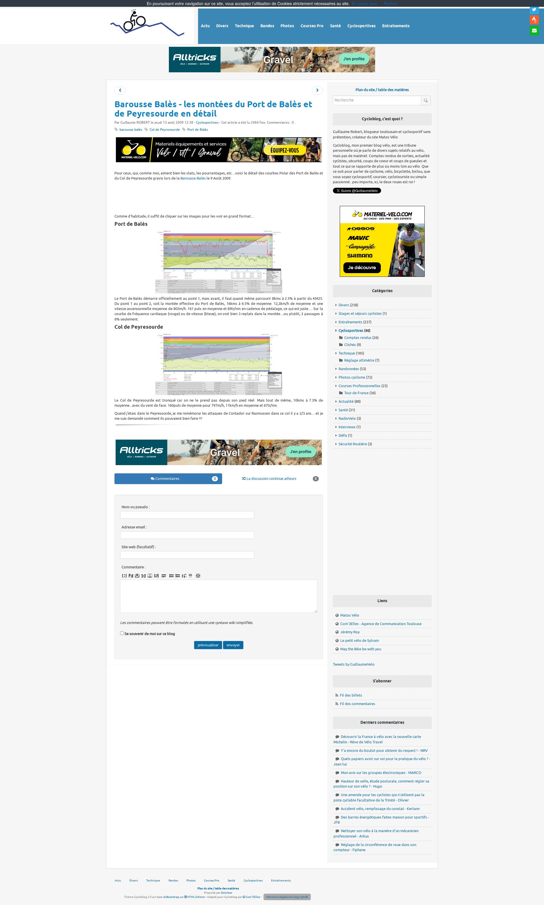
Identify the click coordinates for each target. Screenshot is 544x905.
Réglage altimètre (359, 360)
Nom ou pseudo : (136, 507)
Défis (343, 435)
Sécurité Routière (353, 444)
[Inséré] (137, 575)
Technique (347, 353)
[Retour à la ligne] (164, 575)
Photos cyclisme (352, 377)
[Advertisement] (219, 196)
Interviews (347, 427)
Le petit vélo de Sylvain (359, 640)
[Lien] (198, 575)
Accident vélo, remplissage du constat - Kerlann (380, 808)
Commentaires (185, 478)
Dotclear (226, 893)
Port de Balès (197, 130)
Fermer (390, 3)
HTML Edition (196, 897)
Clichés (350, 344)
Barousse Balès (193, 178)
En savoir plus (364, 3)
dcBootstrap (171, 897)
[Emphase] (131, 575)
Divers (344, 305)
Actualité (346, 401)
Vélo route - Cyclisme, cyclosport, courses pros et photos (147, 25)
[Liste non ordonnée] (171, 575)
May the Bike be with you (360, 649)
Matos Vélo (349, 615)
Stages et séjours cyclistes (360, 313)
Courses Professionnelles (360, 385)
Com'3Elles (252, 897)
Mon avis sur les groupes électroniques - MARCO (381, 772)
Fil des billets (351, 695)
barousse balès (131, 130)
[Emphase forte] (124, 575)
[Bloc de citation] (190, 575)
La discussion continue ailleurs (281, 478)
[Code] (156, 575)
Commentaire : (134, 567)
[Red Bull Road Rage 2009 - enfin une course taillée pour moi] (317, 90)
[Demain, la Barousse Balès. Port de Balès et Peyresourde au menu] (120, 90)
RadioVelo (347, 418)
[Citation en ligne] (150, 575)
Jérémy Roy (350, 632)
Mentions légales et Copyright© (287, 897)
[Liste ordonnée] (177, 575)
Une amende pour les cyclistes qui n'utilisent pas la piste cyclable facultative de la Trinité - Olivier (378, 797)
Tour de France (356, 393)
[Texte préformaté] (184, 575)
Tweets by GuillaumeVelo (354, 664)
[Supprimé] (143, 575)
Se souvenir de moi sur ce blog (150, 633)
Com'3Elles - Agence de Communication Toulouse (381, 623)
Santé (343, 410)
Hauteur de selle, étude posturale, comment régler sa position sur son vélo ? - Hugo (381, 784)
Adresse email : (134, 527)
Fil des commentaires (357, 703)
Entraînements (350, 322)
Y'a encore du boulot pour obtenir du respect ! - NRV (384, 750)
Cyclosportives (207, 123)
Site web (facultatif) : (139, 547)
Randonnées (349, 368)
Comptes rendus (357, 337)
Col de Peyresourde (165, 130)
